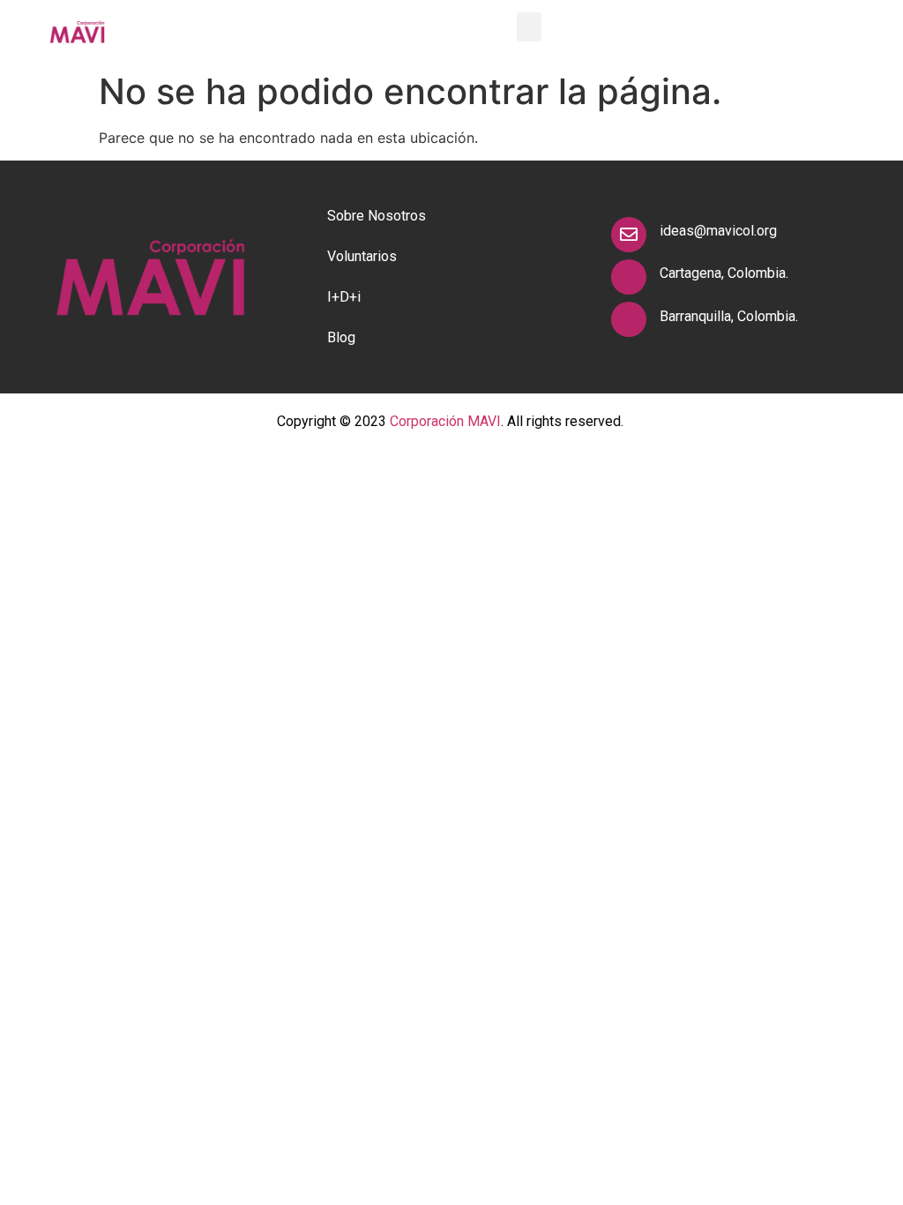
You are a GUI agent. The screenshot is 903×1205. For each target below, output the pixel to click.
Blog (341, 337)
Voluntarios (362, 256)
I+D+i (344, 296)
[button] (529, 26)
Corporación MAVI (445, 421)
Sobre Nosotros (376, 215)
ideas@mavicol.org (718, 230)
